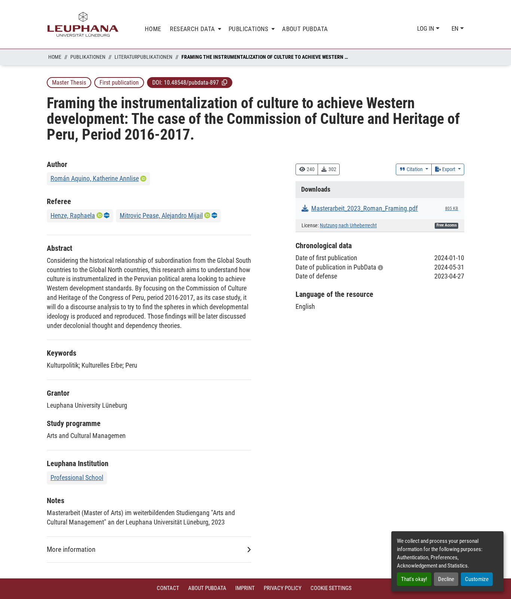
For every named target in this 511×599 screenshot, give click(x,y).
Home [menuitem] (153, 29)
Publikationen (87, 57)
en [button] (456, 28)
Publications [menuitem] (249, 29)
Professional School (77, 477)
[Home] (83, 24)
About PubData (207, 588)
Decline (446, 579)
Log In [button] (426, 28)
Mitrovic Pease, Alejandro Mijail (161, 215)
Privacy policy (283, 588)
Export (448, 169)
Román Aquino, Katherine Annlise (95, 178)
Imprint (245, 588)
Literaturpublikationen (143, 57)
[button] (224, 82)
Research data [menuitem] (192, 29)
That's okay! (414, 579)
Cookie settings (331, 588)
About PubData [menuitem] (305, 29)
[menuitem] (194, 29)
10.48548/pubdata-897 (191, 82)
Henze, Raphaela (73, 215)
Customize (477, 579)
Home (54, 57)
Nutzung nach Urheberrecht (348, 225)
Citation (415, 169)
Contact (168, 588)
